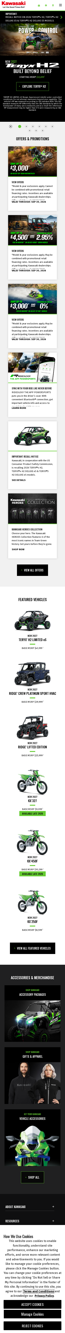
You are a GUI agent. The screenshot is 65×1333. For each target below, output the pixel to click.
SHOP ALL (33, 1177)
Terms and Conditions (38, 1291)
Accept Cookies (32, 1304)
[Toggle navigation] (60, 5)
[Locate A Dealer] (54, 5)
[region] (32, 1279)
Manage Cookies (32, 1314)
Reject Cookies (32, 1325)
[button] (4, 40)
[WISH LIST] (40, 5)
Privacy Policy (44, 1295)
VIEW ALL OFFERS (34, 570)
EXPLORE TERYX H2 (34, 86)
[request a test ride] (47, 5)
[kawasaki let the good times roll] (18, 5)
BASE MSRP (32, 648)
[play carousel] (10, 126)
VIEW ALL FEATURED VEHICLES (34, 948)
